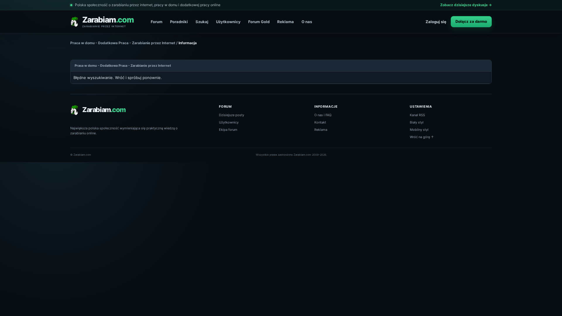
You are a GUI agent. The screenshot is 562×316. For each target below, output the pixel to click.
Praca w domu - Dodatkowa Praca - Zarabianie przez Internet (122, 43)
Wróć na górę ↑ (422, 137)
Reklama (285, 21)
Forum (156, 21)
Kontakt (320, 122)
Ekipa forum (228, 130)
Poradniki (179, 21)
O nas (306, 21)
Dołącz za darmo (471, 21)
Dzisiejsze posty (231, 115)
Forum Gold (259, 21)
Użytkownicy (228, 21)
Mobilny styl (419, 130)
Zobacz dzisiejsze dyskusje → (466, 5)
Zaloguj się (436, 21)
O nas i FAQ (322, 115)
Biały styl (417, 122)
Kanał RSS (417, 115)
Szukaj (202, 21)
